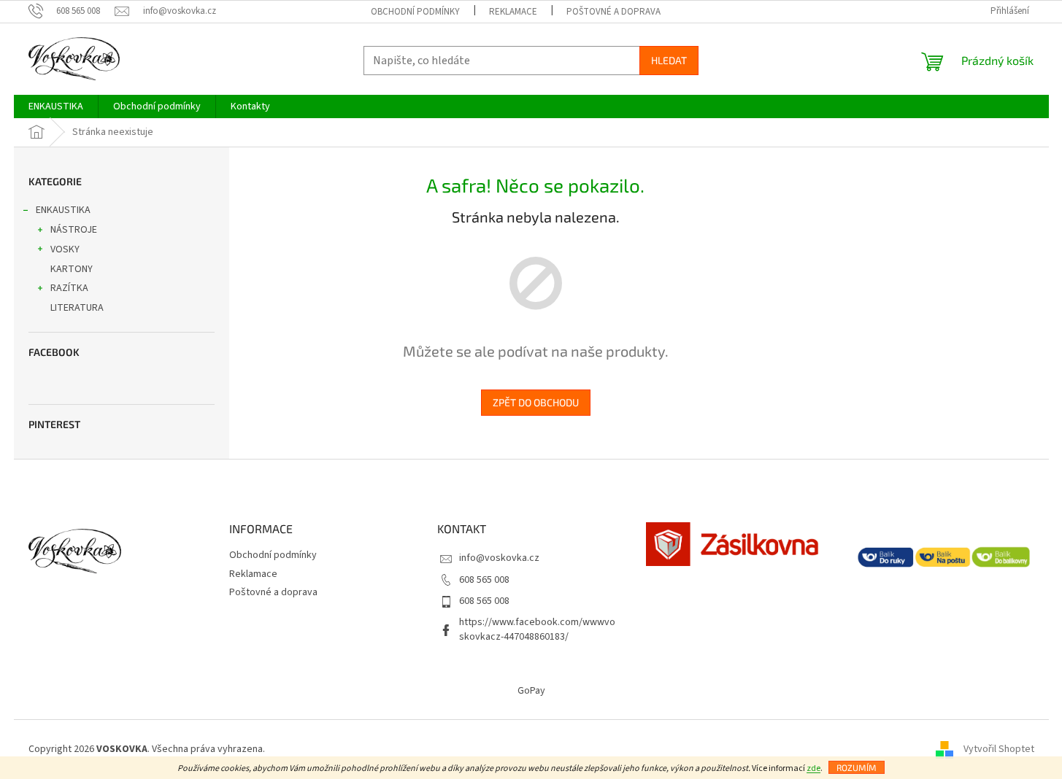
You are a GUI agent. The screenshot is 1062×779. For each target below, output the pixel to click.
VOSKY (65, 249)
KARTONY (71, 269)
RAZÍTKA (69, 288)
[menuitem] (56, 106)
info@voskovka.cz (499, 558)
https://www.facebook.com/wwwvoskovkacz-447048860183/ (537, 629)
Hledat (669, 60)
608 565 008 (484, 580)
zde (813, 768)
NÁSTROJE (73, 229)
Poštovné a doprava (613, 11)
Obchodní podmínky (415, 11)
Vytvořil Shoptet (998, 749)
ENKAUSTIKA (63, 210)
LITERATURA (77, 308)
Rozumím (856, 767)
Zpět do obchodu (536, 402)
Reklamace (513, 11)
